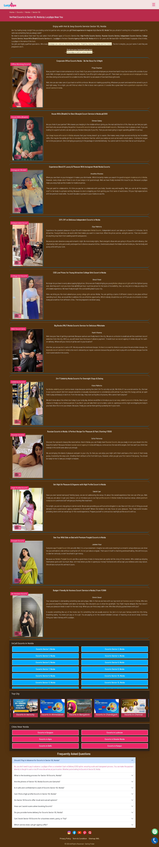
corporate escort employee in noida (134, 74)
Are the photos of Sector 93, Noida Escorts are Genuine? (37, 781)
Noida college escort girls (122, 283)
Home (11, 12)
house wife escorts (83, 127)
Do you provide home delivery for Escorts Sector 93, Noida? (38, 812)
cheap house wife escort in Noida (61, 135)
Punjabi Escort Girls (63, 548)
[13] (27, 615)
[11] (27, 244)
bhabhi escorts (111, 127)
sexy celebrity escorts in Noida (128, 400)
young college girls (83, 294)
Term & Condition (80, 838)
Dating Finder (89, 844)
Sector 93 (36, 12)
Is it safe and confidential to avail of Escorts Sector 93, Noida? (39, 788)
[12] (27, 85)
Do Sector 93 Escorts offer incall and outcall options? (35, 800)
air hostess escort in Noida (130, 601)
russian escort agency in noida (82, 445)
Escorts (20, 12)
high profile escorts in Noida (106, 498)
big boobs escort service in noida (57, 350)
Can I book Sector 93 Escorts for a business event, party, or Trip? (40, 818)
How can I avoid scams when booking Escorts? (33, 806)
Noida (27, 12)
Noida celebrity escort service (59, 389)
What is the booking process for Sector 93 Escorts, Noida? (38, 775)
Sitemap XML (94, 838)
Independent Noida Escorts (91, 230)
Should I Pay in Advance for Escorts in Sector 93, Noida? (36, 760)
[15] (27, 297)
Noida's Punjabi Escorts (63, 559)
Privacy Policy (65, 838)
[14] (27, 350)
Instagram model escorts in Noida (135, 177)
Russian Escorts (111, 442)
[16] (27, 509)
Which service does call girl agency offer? (31, 825)
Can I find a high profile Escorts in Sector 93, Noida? (35, 794)
